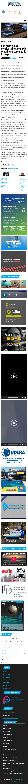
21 (16, 653)
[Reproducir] (3, 398)
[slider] (13, 397)
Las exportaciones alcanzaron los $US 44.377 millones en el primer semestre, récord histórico (23, 184)
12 (9, 650)
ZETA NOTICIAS (22, 57)
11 (5, 650)
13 (13, 650)
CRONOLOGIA (6, 683)
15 (20, 650)
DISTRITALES (6, 680)
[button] (14, 243)
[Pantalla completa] (25, 398)
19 (9, 653)
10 (2, 650)
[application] (14, 243)
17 (2, 653)
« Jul (2, 662)
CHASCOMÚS (6, 674)
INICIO (4, 671)
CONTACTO (6, 685)
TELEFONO (6, 712)
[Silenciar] (22, 398)
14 (16, 650)
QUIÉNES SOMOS (7, 688)
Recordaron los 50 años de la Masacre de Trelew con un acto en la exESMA (4, 182)
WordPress (15, 779)
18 (5, 653)
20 (13, 653)
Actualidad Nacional (12, 168)
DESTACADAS (6, 677)
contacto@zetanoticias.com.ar (10, 718)
